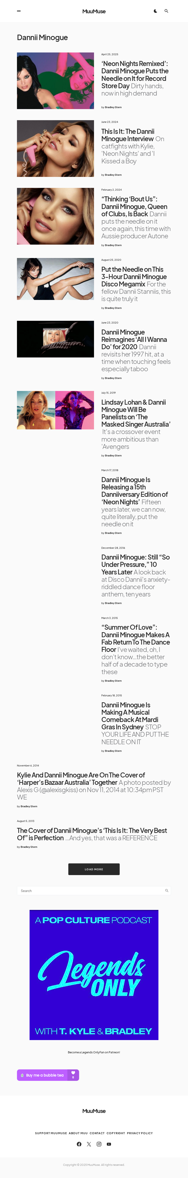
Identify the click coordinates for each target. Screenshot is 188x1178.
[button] (18, 11)
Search (167, 891)
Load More (94, 869)
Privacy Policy (140, 1133)
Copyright (116, 1133)
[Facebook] (79, 1144)
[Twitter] (89, 1144)
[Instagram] (99, 1144)
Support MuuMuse (51, 1133)
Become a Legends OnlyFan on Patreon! (94, 1052)
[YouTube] (109, 1144)
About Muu (78, 1133)
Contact (97, 1133)
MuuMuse (94, 11)
